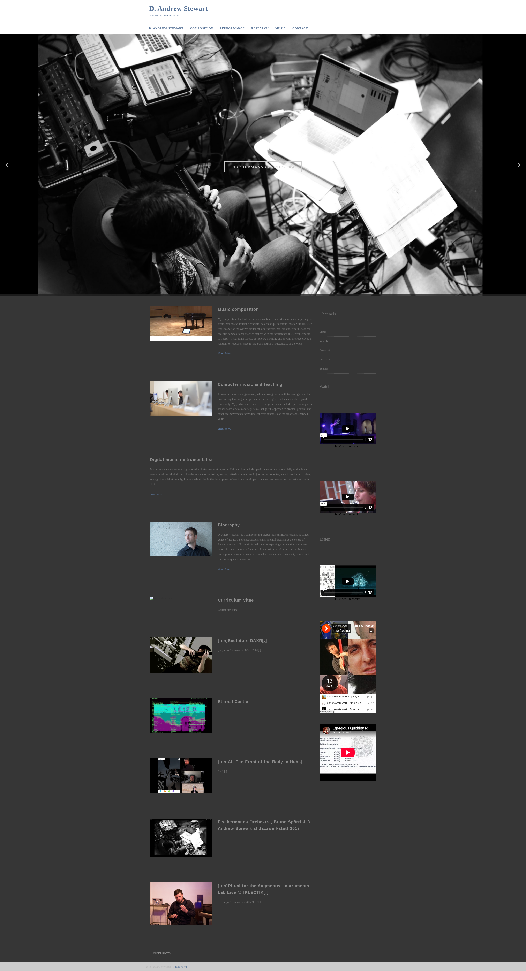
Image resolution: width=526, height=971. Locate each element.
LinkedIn (325, 359)
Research (260, 28)
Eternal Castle (233, 701)
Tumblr (324, 368)
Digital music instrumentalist (181, 459)
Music (280, 28)
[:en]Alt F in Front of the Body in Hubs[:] (262, 761)
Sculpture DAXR (263, 167)
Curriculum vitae (236, 600)
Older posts (160, 953)
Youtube (324, 341)
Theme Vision (180, 966)
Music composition (238, 309)
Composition (201, 28)
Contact (300, 28)
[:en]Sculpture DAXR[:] (242, 640)
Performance (232, 28)
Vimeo (323, 331)
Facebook (325, 350)
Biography (229, 525)
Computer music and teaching (250, 384)
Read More (224, 353)
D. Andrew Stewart (178, 9)
